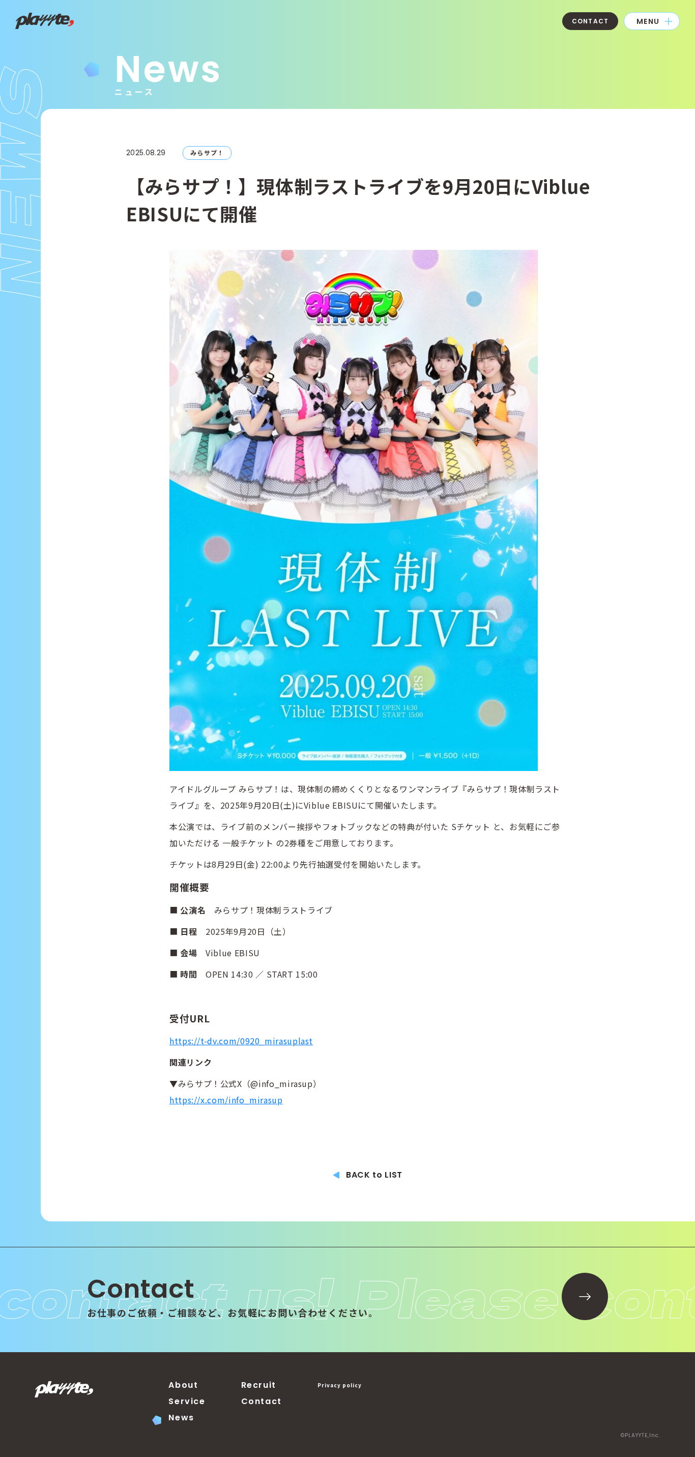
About (183, 1385)
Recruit (258, 1385)
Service (186, 1401)
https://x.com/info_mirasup (226, 1100)
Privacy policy (339, 1385)
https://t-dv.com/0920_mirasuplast (241, 1041)
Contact (261, 1401)
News (181, 1417)
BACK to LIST (374, 1175)
